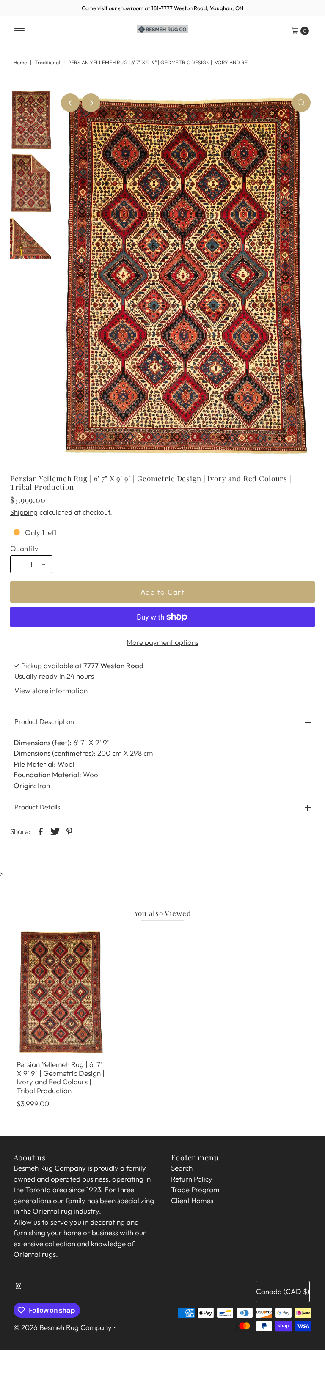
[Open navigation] (19, 30)
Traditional (47, 62)
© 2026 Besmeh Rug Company (63, 1327)
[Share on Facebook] (40, 830)
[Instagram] (19, 1289)
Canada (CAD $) (282, 1291)
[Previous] (70, 102)
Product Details (37, 807)
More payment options (162, 642)
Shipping (24, 511)
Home (20, 62)
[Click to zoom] (301, 102)
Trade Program (195, 1189)
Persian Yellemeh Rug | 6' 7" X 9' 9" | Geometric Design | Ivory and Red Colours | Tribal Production (61, 1077)
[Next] (91, 102)
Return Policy (191, 1178)
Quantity (24, 548)
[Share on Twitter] (55, 830)
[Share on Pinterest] (69, 830)
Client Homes (192, 1200)
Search (182, 1167)
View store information (51, 690)
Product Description (44, 721)
